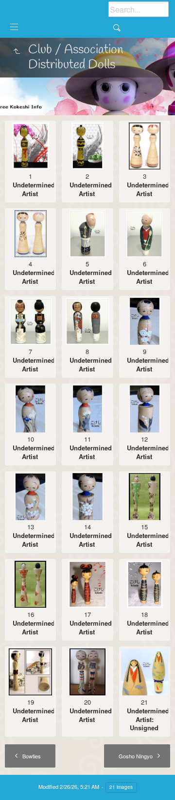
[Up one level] (16, 52)
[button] (19, 780)
